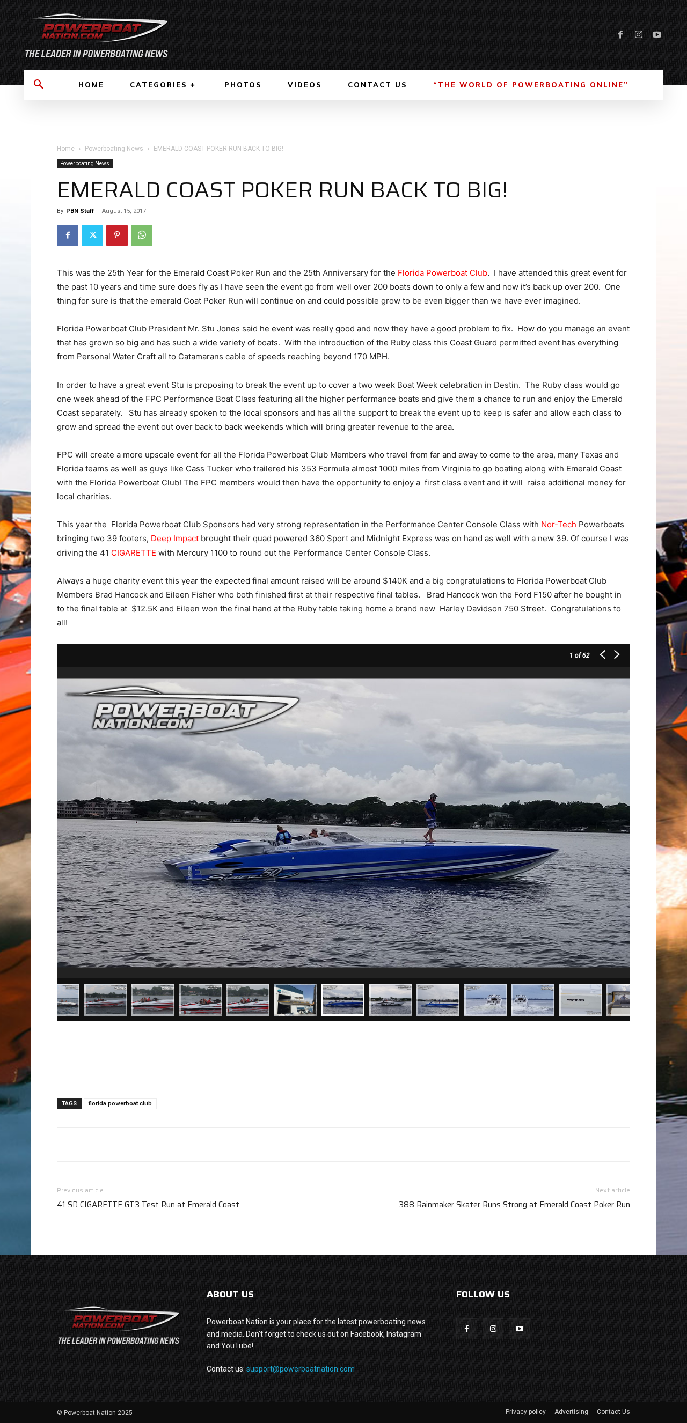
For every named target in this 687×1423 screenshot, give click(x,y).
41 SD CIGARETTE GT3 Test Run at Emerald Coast (148, 1205)
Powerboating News (114, 148)
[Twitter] (92, 235)
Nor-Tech (558, 524)
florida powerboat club (120, 1103)
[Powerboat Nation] (177, 35)
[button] (38, 85)
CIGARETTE (133, 553)
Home (66, 148)
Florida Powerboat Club (442, 273)
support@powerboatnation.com (300, 1369)
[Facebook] (620, 34)
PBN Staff (80, 211)
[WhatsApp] (141, 235)
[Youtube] (657, 34)
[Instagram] (638, 34)
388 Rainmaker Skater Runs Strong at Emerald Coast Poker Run (514, 1205)
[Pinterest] (117, 235)
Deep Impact (175, 538)
